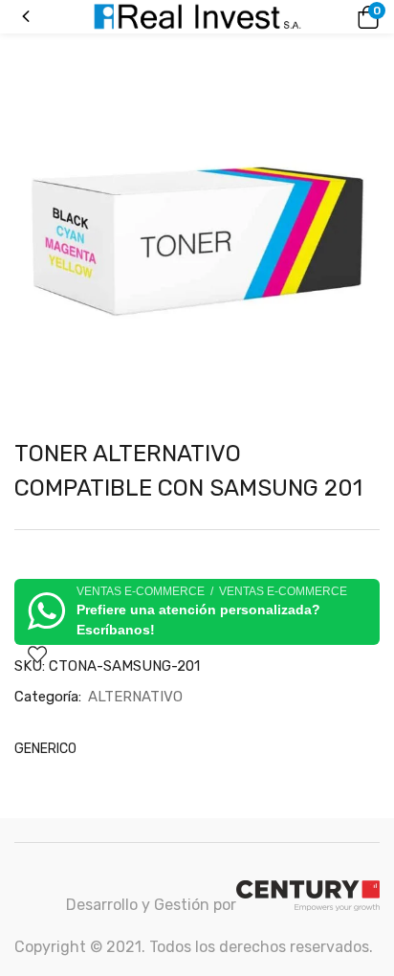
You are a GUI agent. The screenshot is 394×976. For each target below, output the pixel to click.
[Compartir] (331, 21)
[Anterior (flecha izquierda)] (33, 488)
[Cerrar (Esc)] (373, 21)
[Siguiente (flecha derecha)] (360, 488)
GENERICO (45, 749)
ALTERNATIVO (135, 696)
